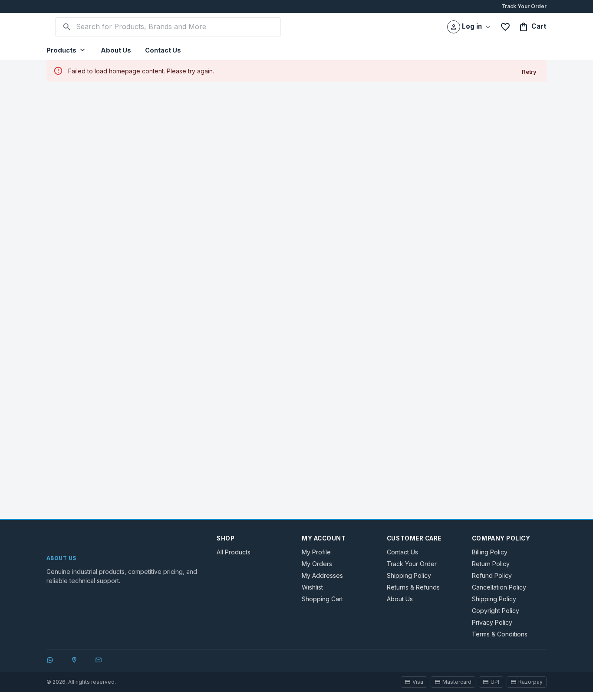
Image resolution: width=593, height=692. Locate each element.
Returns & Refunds (413, 587)
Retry (529, 71)
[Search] (66, 27)
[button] (66, 50)
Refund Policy (492, 575)
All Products (233, 552)
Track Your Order (524, 6)
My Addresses (322, 575)
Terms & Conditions (499, 634)
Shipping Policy (409, 575)
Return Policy (491, 563)
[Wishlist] (505, 27)
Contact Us (163, 50)
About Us (116, 50)
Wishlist (312, 587)
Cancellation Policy (499, 587)
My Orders (317, 563)
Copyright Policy (495, 610)
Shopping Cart (322, 599)
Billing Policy (489, 552)
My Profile (316, 552)
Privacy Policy (492, 622)
